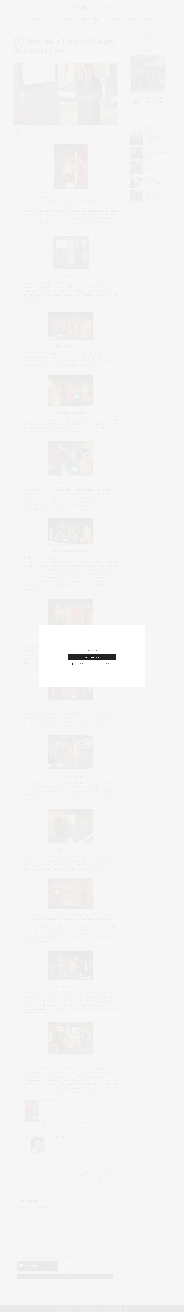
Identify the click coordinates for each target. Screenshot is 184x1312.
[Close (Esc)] (90, 657)
